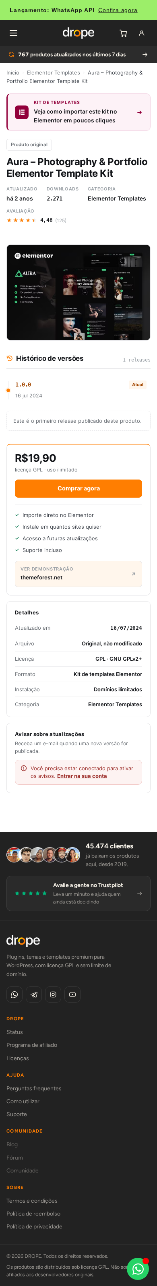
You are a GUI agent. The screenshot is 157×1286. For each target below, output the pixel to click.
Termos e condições (32, 1200)
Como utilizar (22, 1101)
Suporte (16, 1114)
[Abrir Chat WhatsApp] (138, 1269)
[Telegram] (34, 994)
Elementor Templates (53, 72)
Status (14, 1032)
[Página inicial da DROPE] (78, 33)
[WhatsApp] (14, 994)
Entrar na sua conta (82, 776)
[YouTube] (72, 994)
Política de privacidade (34, 1226)
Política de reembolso (33, 1213)
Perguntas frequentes (34, 1088)
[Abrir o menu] (13, 33)
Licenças (17, 1058)
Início (12, 72)
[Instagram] (53, 994)
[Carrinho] (123, 33)
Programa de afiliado (31, 1045)
